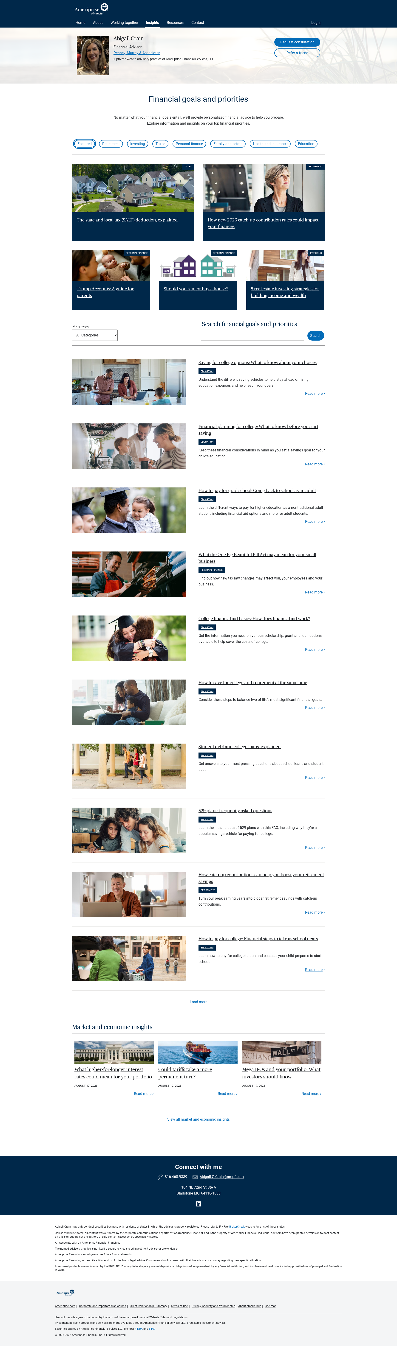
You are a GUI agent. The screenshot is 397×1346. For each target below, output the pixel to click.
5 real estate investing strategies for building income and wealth (285, 292)
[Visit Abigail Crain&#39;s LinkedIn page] (198, 1204)
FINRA (139, 1328)
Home (80, 22)
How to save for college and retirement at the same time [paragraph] (252, 682)
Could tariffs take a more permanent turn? (185, 1073)
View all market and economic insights (198, 1119)
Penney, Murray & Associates (136, 53)
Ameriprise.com (65, 1306)
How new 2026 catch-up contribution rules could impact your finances (263, 223)
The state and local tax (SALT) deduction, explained (127, 220)
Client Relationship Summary (148, 1306)
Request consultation (297, 42)
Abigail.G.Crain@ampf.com (222, 1177)
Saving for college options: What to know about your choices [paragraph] (257, 362)
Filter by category (81, 326)
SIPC (152, 1328)
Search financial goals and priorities (249, 324)
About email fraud (249, 1306)
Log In (316, 22)
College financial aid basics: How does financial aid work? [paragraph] (254, 618)
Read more (314, 393)
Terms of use (179, 1306)
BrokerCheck (237, 1226)
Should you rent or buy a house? (196, 289)
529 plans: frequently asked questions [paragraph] (235, 811)
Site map (270, 1306)
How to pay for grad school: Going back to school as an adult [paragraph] (257, 490)
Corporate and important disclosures (102, 1306)
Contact (197, 22)
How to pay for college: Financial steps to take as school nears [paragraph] (258, 939)
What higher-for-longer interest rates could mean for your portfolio (113, 1073)
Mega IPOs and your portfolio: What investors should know (281, 1073)
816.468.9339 (176, 1177)
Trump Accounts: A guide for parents (105, 292)
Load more (198, 1002)
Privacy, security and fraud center (213, 1306)
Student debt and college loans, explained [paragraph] (239, 746)
